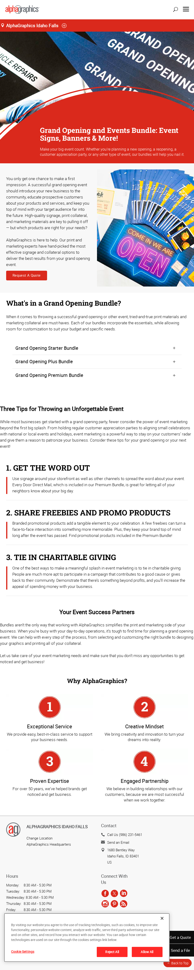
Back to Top (180, 963)
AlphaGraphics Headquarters (48, 844)
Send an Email (118, 842)
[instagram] (105, 904)
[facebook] (105, 893)
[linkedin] (123, 893)
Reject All (112, 951)
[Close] (162, 918)
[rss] (123, 904)
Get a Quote (180, 937)
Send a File (180, 950)
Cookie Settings (22, 951)
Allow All (147, 951)
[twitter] (114, 893)
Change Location (39, 838)
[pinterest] (114, 904)
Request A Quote (27, 275)
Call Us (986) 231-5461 (124, 834)
